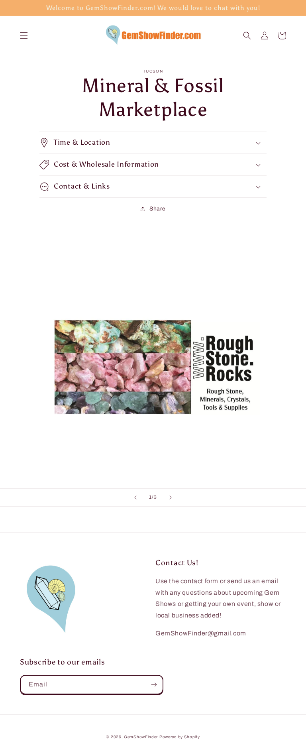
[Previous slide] (135, 497)
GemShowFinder (141, 737)
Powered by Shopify (179, 737)
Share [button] (157, 209)
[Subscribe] (154, 684)
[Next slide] (170, 497)
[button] (24, 35)
